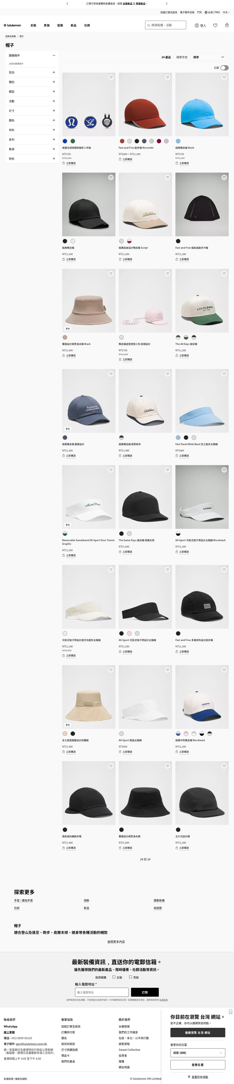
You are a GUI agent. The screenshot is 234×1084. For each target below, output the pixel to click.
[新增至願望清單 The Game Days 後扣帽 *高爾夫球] (167, 470)
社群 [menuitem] (87, 25)
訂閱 (145, 992)
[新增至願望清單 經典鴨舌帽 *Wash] (224, 77)
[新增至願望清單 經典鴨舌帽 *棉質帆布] (167, 374)
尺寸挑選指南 (69, 1050)
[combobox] (165, 25)
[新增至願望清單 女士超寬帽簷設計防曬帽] (111, 670)
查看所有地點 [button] (200, 1077)
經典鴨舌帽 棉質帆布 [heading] (130, 444)
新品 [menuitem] (74, 25)
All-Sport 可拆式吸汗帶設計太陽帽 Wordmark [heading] (200, 540)
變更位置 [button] (198, 1065)
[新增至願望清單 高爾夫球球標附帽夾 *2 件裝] (111, 77)
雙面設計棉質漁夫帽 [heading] (129, 836)
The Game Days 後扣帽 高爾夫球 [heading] (136, 540)
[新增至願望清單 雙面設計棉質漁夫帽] (167, 766)
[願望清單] (215, 26)
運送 (64, 1038)
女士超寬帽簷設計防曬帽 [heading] (75, 740)
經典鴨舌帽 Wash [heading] (184, 147)
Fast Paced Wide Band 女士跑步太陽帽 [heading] (196, 444)
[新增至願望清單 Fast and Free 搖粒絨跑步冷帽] (224, 177)
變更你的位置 (178, 1044)
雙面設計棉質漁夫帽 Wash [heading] (76, 344)
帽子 (22, 36)
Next (166, 3)
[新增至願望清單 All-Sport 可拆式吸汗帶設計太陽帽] (167, 569)
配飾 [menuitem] (60, 25)
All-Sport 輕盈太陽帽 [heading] (130, 740)
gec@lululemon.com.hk (31, 1044)
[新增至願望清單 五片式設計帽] (224, 766)
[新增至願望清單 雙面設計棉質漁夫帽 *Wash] (111, 273)
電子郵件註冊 (187, 12)
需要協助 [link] (67, 1019)
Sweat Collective (129, 1050)
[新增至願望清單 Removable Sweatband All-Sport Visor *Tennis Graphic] (111, 470)
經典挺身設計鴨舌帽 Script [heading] (133, 247)
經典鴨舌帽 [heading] (68, 247)
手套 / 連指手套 (23, 900)
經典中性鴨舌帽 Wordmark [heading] (190, 740)
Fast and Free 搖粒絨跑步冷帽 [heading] (191, 247)
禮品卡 (65, 1055)
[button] (212, 12)
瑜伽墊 (158, 907)
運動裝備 (159, 900)
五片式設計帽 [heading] (182, 836)
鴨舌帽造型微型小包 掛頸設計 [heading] (134, 344)
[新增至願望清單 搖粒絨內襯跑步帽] (111, 766)
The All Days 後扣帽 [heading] (186, 344)
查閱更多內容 (116, 942)
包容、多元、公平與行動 (134, 1038)
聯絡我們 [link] (10, 1019)
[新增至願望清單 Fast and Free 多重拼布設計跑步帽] (224, 569)
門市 (199, 12)
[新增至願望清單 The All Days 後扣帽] (224, 273)
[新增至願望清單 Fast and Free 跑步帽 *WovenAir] (167, 77)
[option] (65, 141)
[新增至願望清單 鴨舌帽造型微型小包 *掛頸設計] (167, 273)
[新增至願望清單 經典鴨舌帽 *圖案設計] (111, 374)
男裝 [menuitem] (47, 25)
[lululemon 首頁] (12, 25)
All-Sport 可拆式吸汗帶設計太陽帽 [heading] (137, 640)
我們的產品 (68, 1061)
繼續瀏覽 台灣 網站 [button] (198, 1032)
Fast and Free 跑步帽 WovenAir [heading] (136, 147)
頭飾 (86, 900)
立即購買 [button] (71, 163)
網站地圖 (124, 1067)
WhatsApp (10, 1026)
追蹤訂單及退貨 (169, 12)
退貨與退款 (68, 1044)
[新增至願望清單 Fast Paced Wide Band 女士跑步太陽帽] (224, 374)
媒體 (121, 1061)
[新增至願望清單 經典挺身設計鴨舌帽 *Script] (167, 177)
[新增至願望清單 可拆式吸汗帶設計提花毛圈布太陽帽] (111, 569)
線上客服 (9, 1032)
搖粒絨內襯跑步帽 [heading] (71, 836)
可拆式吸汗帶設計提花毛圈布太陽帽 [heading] (81, 640)
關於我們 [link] (125, 1019)
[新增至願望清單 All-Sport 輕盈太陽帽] (167, 670)
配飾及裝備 (10, 36)
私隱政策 (163, 999)
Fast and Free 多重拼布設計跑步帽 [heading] (194, 640)
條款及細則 (21, 1078)
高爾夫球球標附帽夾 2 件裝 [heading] (76, 147)
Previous (67, 3)
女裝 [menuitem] (33, 25)
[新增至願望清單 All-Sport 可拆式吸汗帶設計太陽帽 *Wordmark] (224, 470)
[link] (88, 104)
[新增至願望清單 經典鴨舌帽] (111, 177)
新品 (86, 907)
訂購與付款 (68, 1032)
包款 (17, 907)
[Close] (230, 1012)
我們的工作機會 (128, 1032)
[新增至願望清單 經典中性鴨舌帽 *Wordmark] (224, 670)
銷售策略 (124, 1044)
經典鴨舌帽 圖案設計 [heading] (73, 444)
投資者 (123, 1055)
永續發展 (124, 1026)
